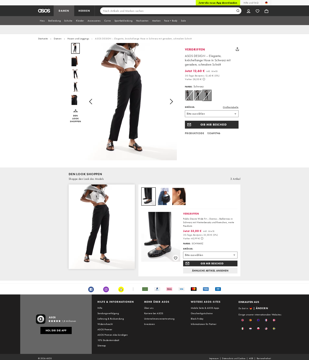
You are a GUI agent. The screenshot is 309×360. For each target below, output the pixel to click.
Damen (58, 38)
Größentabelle (231, 107)
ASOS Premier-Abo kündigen (112, 334)
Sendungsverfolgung (108, 313)
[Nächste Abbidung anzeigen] (170, 101)
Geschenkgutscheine (202, 313)
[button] (75, 116)
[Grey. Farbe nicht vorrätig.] (189, 95)
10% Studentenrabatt (108, 340)
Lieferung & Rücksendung (110, 318)
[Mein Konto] (248, 10)
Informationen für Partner (203, 324)
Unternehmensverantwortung (159, 318)
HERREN (84, 10)
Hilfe (99, 307)
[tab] (42, 20)
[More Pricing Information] (204, 79)
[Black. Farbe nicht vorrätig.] (198, 95)
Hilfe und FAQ (251, 2)
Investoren (149, 324)
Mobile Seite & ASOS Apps (205, 307)
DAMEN (64, 10)
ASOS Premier (104, 329)
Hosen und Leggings (78, 38)
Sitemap (101, 345)
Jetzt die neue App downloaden (218, 2)
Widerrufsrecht (105, 324)
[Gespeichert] (257, 10)
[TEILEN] (237, 49)
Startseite (43, 38)
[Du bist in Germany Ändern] (266, 2)
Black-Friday (197, 318)
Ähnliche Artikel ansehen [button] (210, 270)
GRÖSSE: (190, 107)
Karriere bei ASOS (153, 313)
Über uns (148, 307)
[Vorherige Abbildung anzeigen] (92, 101)
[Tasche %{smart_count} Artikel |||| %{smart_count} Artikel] (266, 10)
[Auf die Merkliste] (176, 258)
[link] (207, 95)
